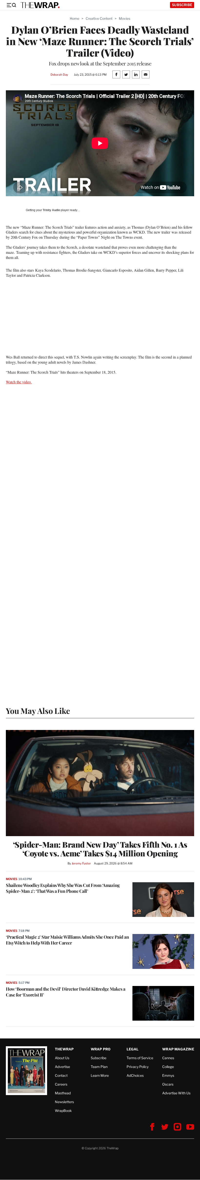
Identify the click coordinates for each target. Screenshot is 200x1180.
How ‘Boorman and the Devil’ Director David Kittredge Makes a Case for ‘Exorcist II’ (65, 992)
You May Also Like (38, 710)
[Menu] (11, 5)
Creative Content (99, 18)
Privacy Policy (138, 1067)
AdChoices (135, 1075)
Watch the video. (19, 381)
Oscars (167, 1084)
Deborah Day (59, 74)
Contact (61, 1075)
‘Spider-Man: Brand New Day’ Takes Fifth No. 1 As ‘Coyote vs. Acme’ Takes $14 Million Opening (100, 849)
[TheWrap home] (40, 5)
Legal (133, 1049)
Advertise (62, 1067)
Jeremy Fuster (81, 863)
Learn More (100, 1075)
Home (74, 18)
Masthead (63, 1093)
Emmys (168, 1075)
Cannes (168, 1058)
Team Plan (99, 1067)
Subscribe (182, 5)
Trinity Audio (51, 210)
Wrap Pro (101, 1049)
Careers (61, 1084)
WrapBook (63, 1110)
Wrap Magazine (178, 1049)
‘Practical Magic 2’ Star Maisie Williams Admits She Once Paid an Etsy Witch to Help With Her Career (67, 940)
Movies (124, 18)
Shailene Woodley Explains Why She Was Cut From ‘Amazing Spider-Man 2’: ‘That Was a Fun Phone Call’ (63, 888)
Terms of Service (140, 1058)
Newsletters (64, 1102)
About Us (62, 1058)
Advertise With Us (176, 1093)
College (168, 1067)
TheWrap (64, 1049)
